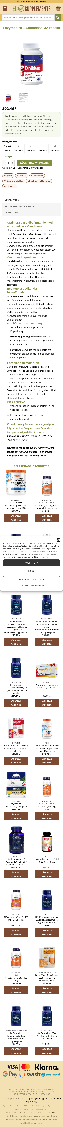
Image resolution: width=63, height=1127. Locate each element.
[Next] (55, 59)
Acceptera (31, 562)
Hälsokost (21, 175)
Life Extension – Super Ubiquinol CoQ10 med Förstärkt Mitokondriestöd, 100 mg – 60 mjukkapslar (47, 627)
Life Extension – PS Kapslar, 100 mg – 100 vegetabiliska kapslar (16, 862)
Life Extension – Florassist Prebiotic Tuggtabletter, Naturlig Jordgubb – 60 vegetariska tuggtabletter (16, 627)
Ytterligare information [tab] (19, 206)
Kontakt (35, 1089)
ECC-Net (54, 1113)
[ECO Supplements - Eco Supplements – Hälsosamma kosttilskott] (31, 8)
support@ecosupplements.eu (41, 1098)
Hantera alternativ (31, 579)
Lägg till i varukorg (34, 162)
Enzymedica (9, 186)
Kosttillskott (37, 175)
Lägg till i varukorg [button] (16, 518)
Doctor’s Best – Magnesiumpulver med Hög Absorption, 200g (16, 505)
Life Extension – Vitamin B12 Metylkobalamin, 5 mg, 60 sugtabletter (47, 920)
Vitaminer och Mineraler (39, 181)
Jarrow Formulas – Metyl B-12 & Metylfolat (47, 860)
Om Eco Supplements (18, 1089)
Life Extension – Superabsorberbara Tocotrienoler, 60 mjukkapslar (16, 1037)
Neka (31, 571)
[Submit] (58, 17)
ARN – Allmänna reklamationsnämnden (25, 1113)
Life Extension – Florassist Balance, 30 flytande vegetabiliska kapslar (16, 689)
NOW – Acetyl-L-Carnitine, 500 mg (46, 805)
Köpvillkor (48, 1089)
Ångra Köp (44, 1094)
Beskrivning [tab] (12, 200)
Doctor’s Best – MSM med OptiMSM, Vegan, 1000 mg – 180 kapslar (47, 748)
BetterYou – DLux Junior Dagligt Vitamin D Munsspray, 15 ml (46, 978)
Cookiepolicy (24, 585)
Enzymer (8, 175)
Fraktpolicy (15, 1091)
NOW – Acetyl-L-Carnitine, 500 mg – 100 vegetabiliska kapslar (46, 505)
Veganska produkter (13, 181)
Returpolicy (30, 1091)
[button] (58, 539)
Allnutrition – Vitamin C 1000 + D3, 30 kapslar (47, 686)
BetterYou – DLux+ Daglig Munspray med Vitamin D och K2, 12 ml (16, 748)
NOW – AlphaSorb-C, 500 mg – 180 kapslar (16, 918)
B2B (35, 1094)
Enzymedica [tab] (11, 212)
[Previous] (7, 59)
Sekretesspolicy (37, 585)
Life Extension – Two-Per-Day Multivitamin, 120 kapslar (47, 1036)
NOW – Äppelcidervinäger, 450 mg (16, 978)
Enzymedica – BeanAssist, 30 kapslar (16, 805)
